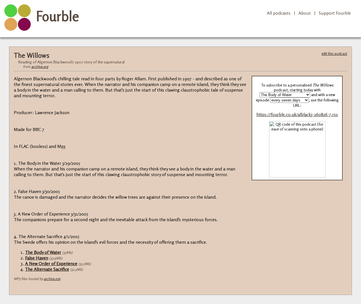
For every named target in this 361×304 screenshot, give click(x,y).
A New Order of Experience (51, 263)
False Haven (36, 258)
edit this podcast (334, 53)
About (304, 13)
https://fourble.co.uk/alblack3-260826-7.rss (297, 114)
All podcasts (278, 13)
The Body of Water (43, 252)
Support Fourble (335, 13)
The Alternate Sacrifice (47, 269)
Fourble (57, 16)
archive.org (39, 66)
